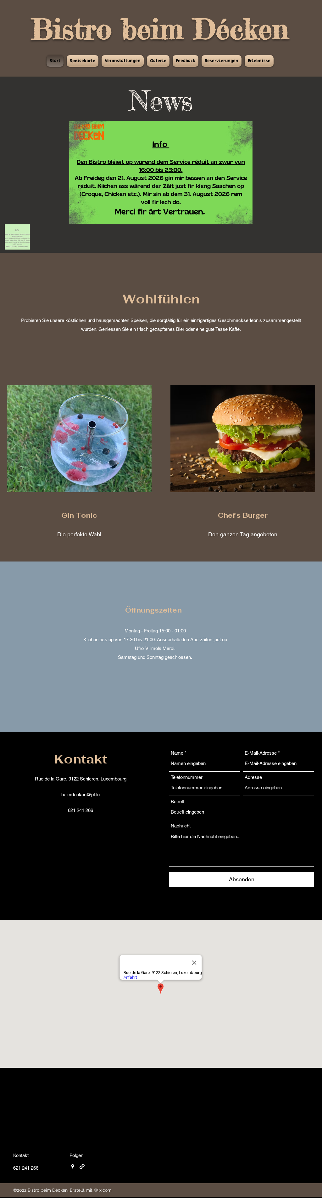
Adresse (253, 777)
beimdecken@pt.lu (80, 794)
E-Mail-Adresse (261, 753)
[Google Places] (72, 1166)
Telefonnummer (187, 777)
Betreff (177, 801)
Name (177, 753)
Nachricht (181, 825)
